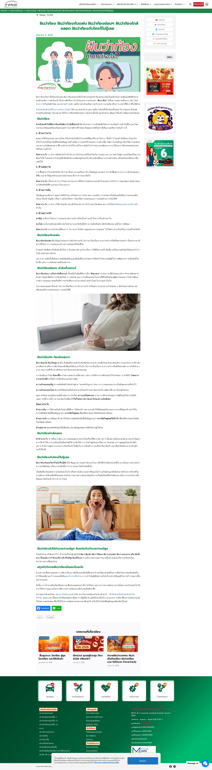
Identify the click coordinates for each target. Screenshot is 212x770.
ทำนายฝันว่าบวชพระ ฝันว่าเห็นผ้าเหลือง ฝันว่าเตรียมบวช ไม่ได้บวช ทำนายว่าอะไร (121, 659)
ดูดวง (40, 617)
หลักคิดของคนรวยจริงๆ (123, 204)
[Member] (206, 4)
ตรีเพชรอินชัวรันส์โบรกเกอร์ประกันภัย (53, 110)
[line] (174, 766)
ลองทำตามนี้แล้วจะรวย (75, 576)
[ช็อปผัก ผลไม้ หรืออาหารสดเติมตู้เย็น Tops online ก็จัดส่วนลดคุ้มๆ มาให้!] (159, 94)
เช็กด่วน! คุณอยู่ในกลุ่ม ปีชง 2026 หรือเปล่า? (88, 657)
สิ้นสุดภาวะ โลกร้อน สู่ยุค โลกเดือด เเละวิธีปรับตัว (52, 657)
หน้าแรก (4, 10)
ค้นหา (169, 57)
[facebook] (170, 766)
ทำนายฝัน (49, 617)
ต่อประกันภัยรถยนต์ (65, 594)
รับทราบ (143, 761)
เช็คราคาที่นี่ (198, 4)
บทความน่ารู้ (31, 10)
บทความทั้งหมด (16, 10)
